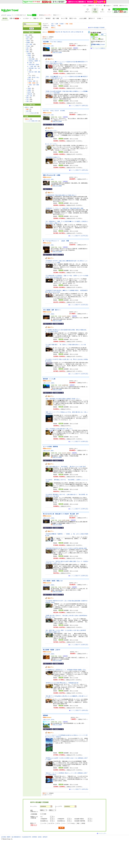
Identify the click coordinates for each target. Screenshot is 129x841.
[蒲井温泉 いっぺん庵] (71, 385)
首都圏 (28, 42)
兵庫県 (29, 90)
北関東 (28, 40)
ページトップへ (102, 833)
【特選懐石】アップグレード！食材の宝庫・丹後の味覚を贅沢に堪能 (64, 208)
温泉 (27, 111)
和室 (78, 823)
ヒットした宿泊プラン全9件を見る (79, 105)
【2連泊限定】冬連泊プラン (53, 157)
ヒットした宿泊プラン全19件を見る (79, 508)
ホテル (96, 37)
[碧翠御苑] (65, 722)
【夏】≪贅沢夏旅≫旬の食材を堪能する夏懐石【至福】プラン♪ (62, 398)
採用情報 (34, 837)
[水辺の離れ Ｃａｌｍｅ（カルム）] (75, 48)
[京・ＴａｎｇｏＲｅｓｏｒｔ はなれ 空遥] (65, 247)
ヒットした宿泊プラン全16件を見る (79, 644)
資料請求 (45, 837)
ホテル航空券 (99, 39)
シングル (44, 823)
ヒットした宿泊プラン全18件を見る (79, 441)
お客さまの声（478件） (49, 518)
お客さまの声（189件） (49, 383)
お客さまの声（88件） (48, 450)
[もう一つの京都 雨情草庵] (74, 453)
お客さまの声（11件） (48, 46)
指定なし (53, 25)
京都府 (62, 23)
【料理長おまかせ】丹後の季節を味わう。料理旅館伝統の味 (61, 683)
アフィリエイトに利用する (98, 48)
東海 (27, 50)
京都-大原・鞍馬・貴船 (34, 72)
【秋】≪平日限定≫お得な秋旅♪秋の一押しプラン (59, 428)
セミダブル (51, 823)
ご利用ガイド (91, 5)
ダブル (58, 823)
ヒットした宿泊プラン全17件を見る (79, 235)
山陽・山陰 (29, 95)
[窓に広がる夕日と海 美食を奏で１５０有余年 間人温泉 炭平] (72, 520)
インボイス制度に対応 (32, 121)
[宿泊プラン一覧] (47, 55)
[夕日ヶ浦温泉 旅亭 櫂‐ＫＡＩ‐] (74, 316)
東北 (27, 38)
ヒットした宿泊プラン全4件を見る (79, 789)
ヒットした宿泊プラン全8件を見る (79, 170)
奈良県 (29, 92)
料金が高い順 (66, 32)
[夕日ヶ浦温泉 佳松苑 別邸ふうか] (74, 587)
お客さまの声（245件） (49, 654)
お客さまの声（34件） (48, 179)
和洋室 (83, 823)
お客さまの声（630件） (49, 585)
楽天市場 (116, 5)
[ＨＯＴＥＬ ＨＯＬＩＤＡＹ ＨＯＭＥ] (65, 117)
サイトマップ (99, 5)
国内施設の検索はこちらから (98, 45)
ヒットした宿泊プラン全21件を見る (79, 373)
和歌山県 (29, 94)
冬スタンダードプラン (52, 144)
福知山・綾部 (32, 81)
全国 (52, 23)
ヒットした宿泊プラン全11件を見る (79, 304)
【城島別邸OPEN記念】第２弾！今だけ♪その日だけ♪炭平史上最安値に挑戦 (66, 548)
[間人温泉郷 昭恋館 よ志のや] (65, 656)
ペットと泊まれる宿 (31, 113)
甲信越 (28, 46)
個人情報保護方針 (16, 837)
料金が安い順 (58, 32)
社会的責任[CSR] (26, 837)
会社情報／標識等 (5, 837)
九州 (27, 99)
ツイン (64, 823)
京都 (30, 57)
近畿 (57, 23)
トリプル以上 (71, 823)
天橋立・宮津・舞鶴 (34, 84)
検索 (61, 828)
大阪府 (29, 88)
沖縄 (27, 101)
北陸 (27, 48)
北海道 (28, 37)
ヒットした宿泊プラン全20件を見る (79, 575)
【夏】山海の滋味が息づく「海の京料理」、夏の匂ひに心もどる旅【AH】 (65, 466)
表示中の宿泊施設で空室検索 (97, 27)
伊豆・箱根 (29, 44)
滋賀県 (29, 53)
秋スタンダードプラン (52, 130)
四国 (27, 97)
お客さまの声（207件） (49, 719)
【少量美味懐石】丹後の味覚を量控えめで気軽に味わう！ (61, 195)
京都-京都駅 (32, 59)
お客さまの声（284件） (49, 314)
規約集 (40, 837)
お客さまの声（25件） (48, 245)
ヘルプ (84, 5)
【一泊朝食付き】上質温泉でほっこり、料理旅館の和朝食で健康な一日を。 (66, 669)
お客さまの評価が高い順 (77, 32)
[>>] (89, 32)
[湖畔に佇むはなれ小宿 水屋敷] (65, 181)
